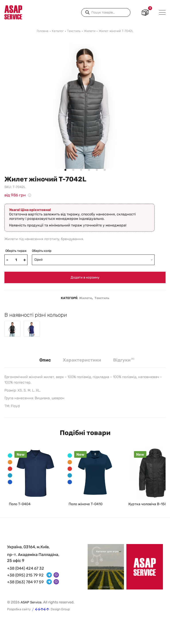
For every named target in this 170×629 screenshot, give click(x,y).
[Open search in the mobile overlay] (105, 12)
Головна (42, 31)
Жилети (89, 31)
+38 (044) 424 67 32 (25, 568)
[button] (4, 44)
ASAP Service (31, 602)
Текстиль (74, 31)
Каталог (58, 31)
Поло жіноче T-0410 (85, 504)
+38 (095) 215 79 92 (25, 575)
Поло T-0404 (20, 504)
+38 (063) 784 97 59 (25, 582)
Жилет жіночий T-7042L (116, 31)
